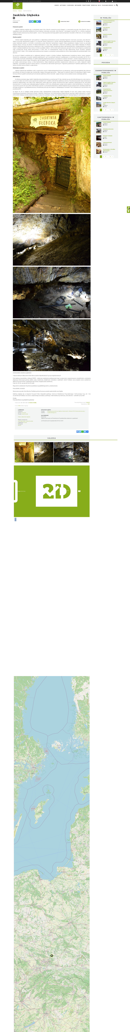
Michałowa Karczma (108, 129)
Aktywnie (63, 5)
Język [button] (102, 1)
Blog (99, 5)
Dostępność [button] (94, 1)
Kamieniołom (65, 411)
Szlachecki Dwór (107, 142)
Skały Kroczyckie (107, 34)
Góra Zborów (106, 27)
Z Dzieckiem (70, 5)
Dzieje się (94, 5)
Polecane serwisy (107, 5)
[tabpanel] (24, 452)
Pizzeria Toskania (107, 135)
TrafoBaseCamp (107, 47)
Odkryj (57, 5)
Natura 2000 (72, 411)
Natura (19, 425)
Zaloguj (115, 1)
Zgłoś (88, 402)
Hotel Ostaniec (107, 75)
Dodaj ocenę (32, 402)
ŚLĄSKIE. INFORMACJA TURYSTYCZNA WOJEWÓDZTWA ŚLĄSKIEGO (27, 1)
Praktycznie (86, 5)
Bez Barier (78, 5)
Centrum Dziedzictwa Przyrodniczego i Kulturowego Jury (108, 22)
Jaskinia (60, 411)
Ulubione (109, 1)
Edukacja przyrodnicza (52, 411)
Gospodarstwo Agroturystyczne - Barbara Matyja (108, 90)
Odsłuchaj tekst (65, 21)
